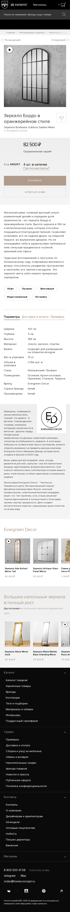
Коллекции (13, 697)
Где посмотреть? (36, 168)
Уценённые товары (18, 686)
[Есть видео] (10, 50)
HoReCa (11, 833)
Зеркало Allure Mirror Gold (16, 653)
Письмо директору (18, 839)
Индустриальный (17, 296)
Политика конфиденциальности (26, 786)
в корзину (35, 180)
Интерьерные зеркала (32, 32)
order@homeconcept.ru (19, 881)
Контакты (10, 797)
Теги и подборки (17, 703)
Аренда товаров (16, 768)
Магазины (39, 4)
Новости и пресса (17, 774)
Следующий (58, 40)
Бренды (11, 692)
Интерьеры (13, 715)
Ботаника (41, 296)
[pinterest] (43, 891)
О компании (13, 810)
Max (23, 875)
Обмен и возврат (17, 757)
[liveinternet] (61, 891)
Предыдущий (12, 40)
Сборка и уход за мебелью (24, 751)
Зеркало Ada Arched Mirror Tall (16, 570)
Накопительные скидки (21, 762)
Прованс (27, 288)
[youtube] (26, 891)
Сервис (9, 732)
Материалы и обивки (19, 709)
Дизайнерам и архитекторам (24, 816)
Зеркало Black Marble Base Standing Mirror (45, 653)
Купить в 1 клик (35, 192)
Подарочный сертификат (22, 721)
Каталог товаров (16, 680)
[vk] (9, 891)
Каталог (9, 672)
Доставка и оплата (18, 745)
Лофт (10, 288)
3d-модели (13, 822)
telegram (10, 875)
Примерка (12, 739)
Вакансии (12, 845)
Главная (10, 32)
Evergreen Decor (17, 130)
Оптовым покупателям (20, 828)
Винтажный (47, 288)
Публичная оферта (18, 780)
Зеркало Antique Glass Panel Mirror (45, 570)
